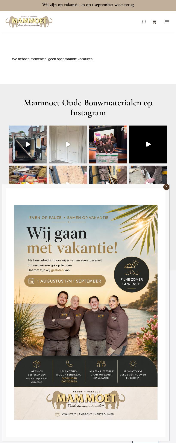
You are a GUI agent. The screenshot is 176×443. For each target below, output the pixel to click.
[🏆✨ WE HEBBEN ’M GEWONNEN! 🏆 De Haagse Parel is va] (108, 144)
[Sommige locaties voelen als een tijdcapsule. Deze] (148, 144)
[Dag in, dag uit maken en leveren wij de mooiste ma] (28, 144)
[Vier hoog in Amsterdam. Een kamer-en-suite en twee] (68, 144)
